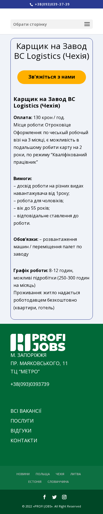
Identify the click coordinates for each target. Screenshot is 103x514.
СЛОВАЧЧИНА (58, 482)
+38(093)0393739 (29, 384)
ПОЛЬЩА (43, 474)
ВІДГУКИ (21, 430)
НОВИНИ (23, 474)
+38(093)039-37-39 (52, 4)
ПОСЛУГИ (22, 420)
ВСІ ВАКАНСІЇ (25, 411)
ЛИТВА (75, 474)
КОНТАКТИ (23, 440)
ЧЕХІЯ (60, 474)
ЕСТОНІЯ (34, 482)
